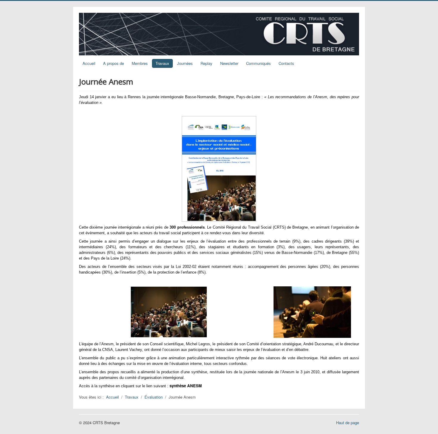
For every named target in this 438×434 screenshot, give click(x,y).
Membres (140, 63)
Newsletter (229, 63)
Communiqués (258, 63)
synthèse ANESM (186, 385)
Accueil (89, 63)
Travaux (162, 63)
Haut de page (347, 422)
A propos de (113, 63)
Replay (206, 63)
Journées (185, 63)
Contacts (286, 63)
